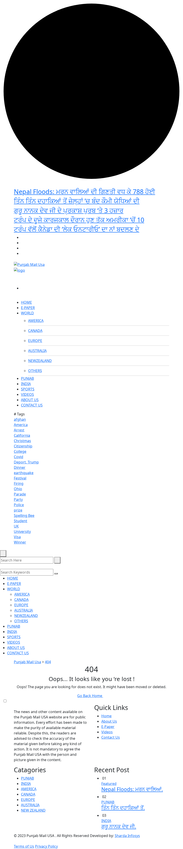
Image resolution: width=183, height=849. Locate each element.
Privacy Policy (46, 846)
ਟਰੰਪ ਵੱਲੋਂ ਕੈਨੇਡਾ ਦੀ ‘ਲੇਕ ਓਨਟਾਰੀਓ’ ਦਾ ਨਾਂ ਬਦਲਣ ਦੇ (76, 229)
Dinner (19, 467)
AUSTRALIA (37, 350)
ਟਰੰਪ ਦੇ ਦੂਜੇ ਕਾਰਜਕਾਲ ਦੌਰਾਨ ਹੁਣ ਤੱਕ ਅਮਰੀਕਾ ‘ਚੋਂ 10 (79, 219)
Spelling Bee (24, 515)
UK (16, 526)
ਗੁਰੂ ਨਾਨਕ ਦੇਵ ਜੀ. (118, 826)
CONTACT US (32, 405)
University (22, 531)
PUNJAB (27, 378)
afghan (20, 419)
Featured (108, 783)
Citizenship (23, 446)
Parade (20, 494)
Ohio (18, 488)
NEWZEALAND (40, 360)
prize (18, 510)
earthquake (23, 472)
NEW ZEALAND (33, 810)
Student (20, 520)
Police (19, 504)
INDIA (26, 383)
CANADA (35, 330)
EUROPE (35, 340)
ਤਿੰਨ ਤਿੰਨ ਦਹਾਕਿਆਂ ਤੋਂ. (123, 807)
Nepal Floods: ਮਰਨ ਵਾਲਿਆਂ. (132, 789)
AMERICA (36, 320)
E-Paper (107, 726)
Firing (18, 483)
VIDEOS (27, 394)
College (20, 451)
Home (106, 716)
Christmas (22, 440)
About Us (109, 721)
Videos (107, 732)
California (22, 435)
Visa (17, 536)
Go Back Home (90, 695)
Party (18, 499)
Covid (18, 456)
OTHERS (35, 370)
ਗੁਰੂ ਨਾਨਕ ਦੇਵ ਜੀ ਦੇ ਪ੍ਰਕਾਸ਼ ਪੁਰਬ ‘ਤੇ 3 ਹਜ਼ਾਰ (68, 210)
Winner (20, 542)
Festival (20, 478)
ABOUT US (30, 399)
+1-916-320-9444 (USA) (150, 232)
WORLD (27, 313)
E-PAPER (28, 307)
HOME (26, 302)
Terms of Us (24, 846)
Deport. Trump (26, 462)
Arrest (19, 430)
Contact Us (110, 737)
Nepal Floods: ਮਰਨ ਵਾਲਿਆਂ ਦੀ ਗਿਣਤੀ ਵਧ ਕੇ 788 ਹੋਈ (84, 191)
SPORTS (27, 389)
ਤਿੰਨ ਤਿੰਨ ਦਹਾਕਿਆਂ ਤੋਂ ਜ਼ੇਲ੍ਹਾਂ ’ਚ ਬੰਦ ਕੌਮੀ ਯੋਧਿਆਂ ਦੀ (76, 200)
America (21, 424)
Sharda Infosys (127, 835)
